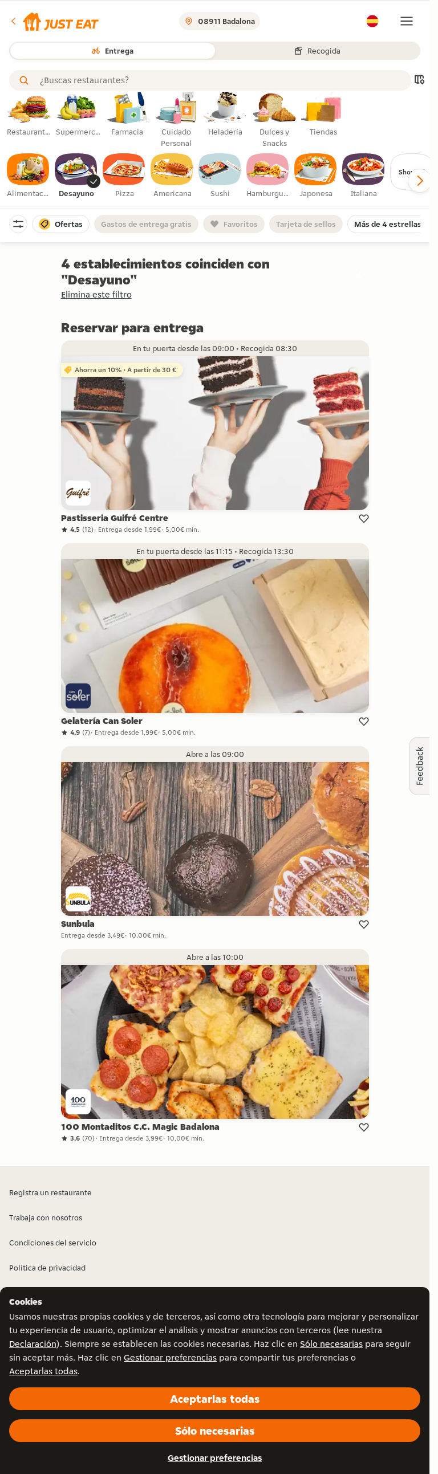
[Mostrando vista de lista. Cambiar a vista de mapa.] (419, 80)
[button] (54, 21)
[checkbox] (28, 176)
